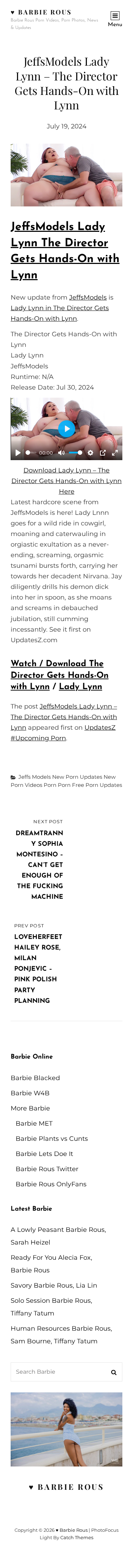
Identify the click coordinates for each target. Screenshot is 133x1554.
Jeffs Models (34, 776)
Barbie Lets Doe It (44, 1154)
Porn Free (71, 785)
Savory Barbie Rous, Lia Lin (54, 1285)
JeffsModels (88, 297)
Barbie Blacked (35, 1078)
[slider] (31, 452)
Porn (50, 785)
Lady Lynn (80, 687)
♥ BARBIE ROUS (66, 1486)
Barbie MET (34, 1123)
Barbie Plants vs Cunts (52, 1139)
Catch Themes (76, 1537)
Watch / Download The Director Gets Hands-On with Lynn (60, 675)
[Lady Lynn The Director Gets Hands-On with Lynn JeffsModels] (66, 175)
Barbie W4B (30, 1093)
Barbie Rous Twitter (47, 1169)
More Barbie (30, 1108)
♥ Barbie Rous (41, 12)
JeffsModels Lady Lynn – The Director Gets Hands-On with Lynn (64, 717)
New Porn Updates (77, 776)
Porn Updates (103, 785)
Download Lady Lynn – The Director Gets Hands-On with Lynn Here (66, 480)
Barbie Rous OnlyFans (51, 1184)
